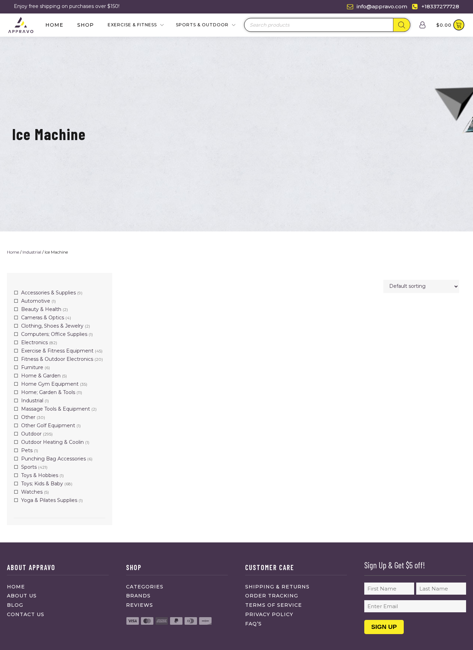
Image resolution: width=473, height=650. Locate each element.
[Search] (401, 25)
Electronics (34, 342)
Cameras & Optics (42, 317)
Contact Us (25, 614)
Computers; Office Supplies (54, 334)
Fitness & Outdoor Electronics (57, 359)
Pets (27, 450)
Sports (29, 467)
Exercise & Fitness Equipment (57, 351)
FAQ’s (253, 624)
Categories (144, 587)
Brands (138, 596)
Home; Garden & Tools (48, 392)
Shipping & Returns (277, 587)
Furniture (32, 367)
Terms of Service (273, 605)
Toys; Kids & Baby (42, 483)
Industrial (32, 252)
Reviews (139, 605)
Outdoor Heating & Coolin (52, 442)
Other (28, 417)
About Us (22, 596)
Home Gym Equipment (50, 384)
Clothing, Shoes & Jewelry (52, 326)
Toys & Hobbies (39, 475)
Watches (32, 492)
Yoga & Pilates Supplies (49, 500)
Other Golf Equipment (48, 425)
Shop (85, 25)
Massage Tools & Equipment (55, 409)
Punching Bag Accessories (53, 459)
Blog (15, 605)
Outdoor (31, 434)
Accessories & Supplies (48, 293)
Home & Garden (41, 376)
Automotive (35, 301)
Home (54, 25)
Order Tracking (271, 596)
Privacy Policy (269, 614)
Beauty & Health (41, 309)
